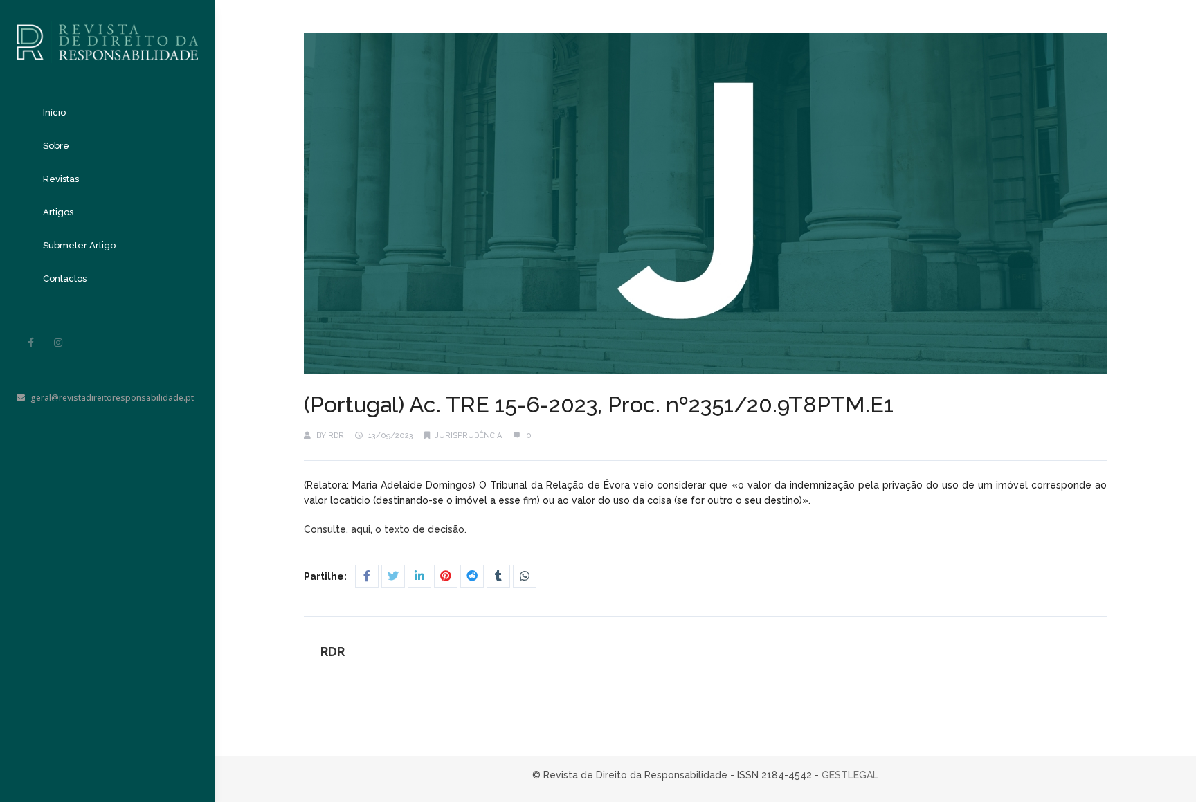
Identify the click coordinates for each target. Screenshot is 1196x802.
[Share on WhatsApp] (525, 576)
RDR (336, 435)
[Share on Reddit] (472, 576)
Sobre (56, 145)
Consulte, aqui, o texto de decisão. (386, 529)
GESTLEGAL (850, 775)
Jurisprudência (468, 435)
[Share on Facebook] (367, 576)
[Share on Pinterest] (446, 576)
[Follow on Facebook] (30, 342)
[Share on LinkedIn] (419, 576)
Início (54, 112)
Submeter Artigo (79, 245)
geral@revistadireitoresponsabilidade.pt (112, 397)
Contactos (65, 278)
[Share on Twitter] (393, 576)
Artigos (58, 212)
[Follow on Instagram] (58, 342)
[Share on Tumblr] (498, 576)
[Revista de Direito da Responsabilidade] (107, 31)
